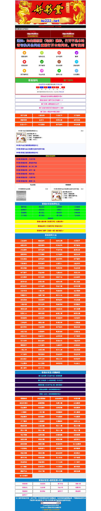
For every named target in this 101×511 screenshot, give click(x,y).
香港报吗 (33, 80)
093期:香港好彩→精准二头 (25, 181)
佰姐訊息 (59, 309)
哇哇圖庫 (41, 407)
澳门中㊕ (60, 483)
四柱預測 (77, 350)
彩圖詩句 (24, 295)
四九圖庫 (77, 412)
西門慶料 (77, 259)
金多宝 (41, 120)
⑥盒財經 (77, 268)
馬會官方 (41, 336)
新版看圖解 (41, 398)
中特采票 (77, 212)
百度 (58, 503)
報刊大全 (59, 295)
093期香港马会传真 (24, 189)
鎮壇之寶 (59, 313)
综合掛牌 (59, 65)
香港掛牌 (24, 65)
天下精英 (77, 336)
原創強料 (76, 65)
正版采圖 (41, 426)
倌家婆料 (77, 295)
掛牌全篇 (59, 120)
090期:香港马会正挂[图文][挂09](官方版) (30, 149)
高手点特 (41, 359)
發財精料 (41, 245)
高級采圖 (24, 453)
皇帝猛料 (41, 259)
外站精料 (24, 250)
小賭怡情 (41, 115)
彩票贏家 (77, 304)
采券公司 (24, 336)
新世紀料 (24, 286)
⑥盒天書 (59, 286)
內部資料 (77, 318)
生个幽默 (24, 466)
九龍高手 (59, 345)
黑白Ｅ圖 (59, 430)
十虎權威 (77, 322)
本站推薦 (77, 124)
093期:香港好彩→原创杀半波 (26, 163)
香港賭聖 (24, 318)
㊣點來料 (77, 263)
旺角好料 (59, 245)
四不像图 (77, 457)
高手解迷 (77, 245)
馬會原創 (59, 304)
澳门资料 (59, 215)
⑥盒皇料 (59, 354)
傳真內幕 (41, 322)
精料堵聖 (41, 313)
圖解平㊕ (24, 471)
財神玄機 (77, 286)
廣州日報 (24, 457)
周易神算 (59, 268)
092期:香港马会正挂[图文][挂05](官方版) (66, 189)
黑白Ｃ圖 (24, 430)
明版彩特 (24, 491)
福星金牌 (77, 254)
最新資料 (24, 56)
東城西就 (24, 462)
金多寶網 (77, 291)
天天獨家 (41, 254)
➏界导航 (24, 207)
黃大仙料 (41, 304)
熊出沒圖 (59, 471)
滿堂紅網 (24, 309)
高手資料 (59, 124)
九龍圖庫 (41, 421)
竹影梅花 (24, 263)
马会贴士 (77, 363)
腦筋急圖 (77, 471)
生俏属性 (76, 74)
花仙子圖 (41, 471)
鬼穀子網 (41, 295)
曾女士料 (41, 309)
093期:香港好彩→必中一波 (25, 170)
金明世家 (59, 336)
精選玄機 (77, 313)
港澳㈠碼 (78, 483)
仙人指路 (41, 363)
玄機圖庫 (59, 421)
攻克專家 (24, 277)
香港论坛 (24, 487)
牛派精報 (24, 448)
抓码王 (59, 210)
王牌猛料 (24, 322)
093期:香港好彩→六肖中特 (25, 159)
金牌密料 (59, 207)
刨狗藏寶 (77, 435)
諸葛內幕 (41, 281)
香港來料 (59, 444)
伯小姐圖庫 (77, 444)
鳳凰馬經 (59, 331)
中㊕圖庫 (77, 417)
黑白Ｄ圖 (41, 430)
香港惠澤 (59, 318)
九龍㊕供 (59, 272)
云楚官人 (59, 263)
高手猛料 (41, 250)
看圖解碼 (24, 398)
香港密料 (24, 212)
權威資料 (41, 241)
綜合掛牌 (59, 453)
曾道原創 (24, 300)
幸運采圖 (77, 398)
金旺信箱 (77, 120)
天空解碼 (77, 207)
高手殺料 (59, 327)
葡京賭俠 (41, 354)
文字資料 (77, 115)
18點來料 (77, 341)
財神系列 (41, 466)
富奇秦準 (41, 263)
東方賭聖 (41, 277)
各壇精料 (41, 331)
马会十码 (60, 487)
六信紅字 (59, 115)
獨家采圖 (41, 444)
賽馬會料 (59, 300)
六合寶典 (24, 363)
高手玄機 (24, 115)
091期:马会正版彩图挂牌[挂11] (27, 131)
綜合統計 (24, 359)
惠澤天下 (60, 491)
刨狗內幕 (59, 281)
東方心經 (59, 350)
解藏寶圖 (41, 403)
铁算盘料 (77, 359)
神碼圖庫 (59, 412)
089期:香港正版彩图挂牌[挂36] (27, 152)
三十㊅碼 (59, 462)
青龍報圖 (41, 457)
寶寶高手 (24, 345)
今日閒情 (41, 124)
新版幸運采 (24, 403)
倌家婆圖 (59, 407)
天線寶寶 (41, 327)
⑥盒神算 (41, 272)
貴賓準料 (24, 254)
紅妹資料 (77, 277)
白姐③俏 (42, 483)
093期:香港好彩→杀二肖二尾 (26, 166)
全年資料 (59, 56)
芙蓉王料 (77, 272)
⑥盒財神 (77, 354)
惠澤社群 (77, 250)
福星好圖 (24, 439)
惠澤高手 (24, 210)
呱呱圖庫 (77, 407)
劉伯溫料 (41, 341)
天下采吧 (24, 215)
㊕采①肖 (41, 210)
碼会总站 (41, 207)
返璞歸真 (41, 268)
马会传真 (42, 74)
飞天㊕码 (77, 215)
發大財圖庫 (24, 476)
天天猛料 (59, 254)
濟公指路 (77, 281)
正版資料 (24, 241)
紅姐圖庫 (77, 403)
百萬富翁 (77, 331)
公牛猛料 (41, 286)
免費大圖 (59, 403)
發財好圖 (41, 453)
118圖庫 (24, 412)
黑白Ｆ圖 (77, 430)
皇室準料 (59, 259)
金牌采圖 (41, 435)
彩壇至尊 (59, 322)
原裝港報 (59, 448)
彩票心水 (24, 313)
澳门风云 (41, 212)
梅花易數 (24, 268)
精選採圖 (59, 439)
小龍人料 (24, 350)
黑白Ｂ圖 (77, 426)
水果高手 (77, 241)
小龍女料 (41, 291)
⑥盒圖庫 (24, 407)
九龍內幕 (24, 304)
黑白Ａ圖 (59, 426)
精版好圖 (41, 439)
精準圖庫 (77, 448)
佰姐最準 (41, 300)
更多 (82, 131)
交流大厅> (23, 124)
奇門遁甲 (24, 272)
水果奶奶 (77, 345)
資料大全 (59, 74)
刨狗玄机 (42, 56)
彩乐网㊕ (42, 491)
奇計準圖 (24, 435)
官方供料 (24, 341)
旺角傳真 (24, 259)
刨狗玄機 (59, 241)
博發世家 (77, 327)
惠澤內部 (24, 281)
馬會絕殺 (59, 291)
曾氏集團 (77, 309)
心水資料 (41, 345)
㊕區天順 (24, 331)
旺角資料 (77, 210)
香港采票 (24, 483)
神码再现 (59, 363)
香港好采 (59, 341)
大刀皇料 (24, 354)
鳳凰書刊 (41, 448)
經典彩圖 (24, 444)
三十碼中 (77, 462)
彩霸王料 (78, 487)
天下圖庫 (24, 421)
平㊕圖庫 (59, 417)
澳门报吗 (68, 80)
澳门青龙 (41, 215)
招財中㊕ (59, 277)
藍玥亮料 (24, 327)
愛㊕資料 (78, 491)
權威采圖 (24, 426)
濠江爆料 (24, 368)
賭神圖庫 (41, 417)
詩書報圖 (59, 435)
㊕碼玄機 (41, 350)
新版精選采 (59, 398)
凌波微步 (77, 453)
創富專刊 (77, 439)
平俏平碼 (59, 250)
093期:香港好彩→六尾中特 (25, 177)
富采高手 (59, 212)
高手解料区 (24, 74)
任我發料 (41, 318)
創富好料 (24, 245)
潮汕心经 (59, 359)
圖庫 (76, 56)
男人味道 (59, 457)
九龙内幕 (42, 487)
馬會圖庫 (24, 417)
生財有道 (24, 291)
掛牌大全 (77, 421)
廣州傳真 (77, 466)
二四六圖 (41, 412)
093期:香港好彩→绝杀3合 (25, 174)
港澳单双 (50, 218)
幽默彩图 (24, 120)
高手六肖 (41, 368)
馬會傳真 (41, 462)
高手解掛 (42, 65)
